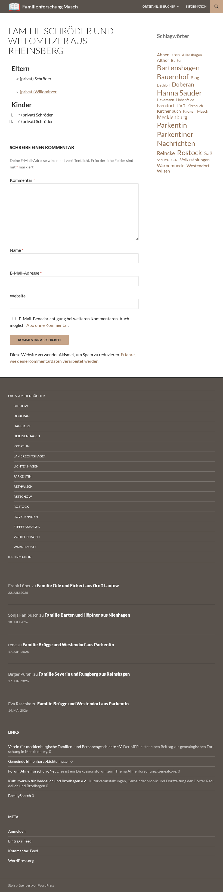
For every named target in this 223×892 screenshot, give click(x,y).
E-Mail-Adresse (26, 272)
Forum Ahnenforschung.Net (32, 771)
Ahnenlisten (168, 54)
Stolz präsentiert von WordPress (31, 885)
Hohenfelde (185, 100)
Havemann (165, 100)
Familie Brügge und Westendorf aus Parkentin (68, 644)
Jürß (180, 105)
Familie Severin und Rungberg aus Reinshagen (84, 673)
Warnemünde (170, 165)
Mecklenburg (172, 117)
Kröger (189, 111)
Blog (195, 77)
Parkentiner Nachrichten (176, 139)
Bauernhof (172, 76)
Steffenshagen (27, 527)
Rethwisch (23, 486)
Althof (163, 60)
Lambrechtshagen (30, 456)
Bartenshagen (178, 67)
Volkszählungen (195, 159)
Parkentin (172, 125)
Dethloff (163, 85)
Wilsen (163, 170)
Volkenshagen (27, 537)
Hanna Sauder (179, 92)
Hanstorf (22, 426)
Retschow (23, 496)
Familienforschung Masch (50, 7)
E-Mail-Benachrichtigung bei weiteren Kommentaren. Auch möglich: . (69, 322)
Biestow (21, 406)
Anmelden (17, 831)
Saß (208, 153)
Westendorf (198, 165)
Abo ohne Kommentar (47, 325)
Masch (202, 111)
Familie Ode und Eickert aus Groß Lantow (78, 585)
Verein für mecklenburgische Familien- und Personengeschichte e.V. (65, 746)
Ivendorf (165, 105)
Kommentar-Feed (23, 850)
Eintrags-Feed (20, 841)
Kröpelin (22, 446)
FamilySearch (19, 795)
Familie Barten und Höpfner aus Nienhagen (87, 614)
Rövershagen (26, 517)
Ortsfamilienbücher (159, 6)
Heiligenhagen (27, 436)
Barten (176, 60)
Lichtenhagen (26, 466)
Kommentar (22, 180)
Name (16, 250)
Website (18, 295)
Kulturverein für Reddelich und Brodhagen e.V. (47, 781)
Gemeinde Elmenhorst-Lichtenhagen (39, 761)
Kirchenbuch (169, 111)
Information (196, 6)
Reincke (166, 153)
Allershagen (192, 55)
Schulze (163, 160)
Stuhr (174, 160)
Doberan (183, 84)
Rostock (189, 152)
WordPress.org (21, 860)
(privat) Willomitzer (38, 91)
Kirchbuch (195, 106)
